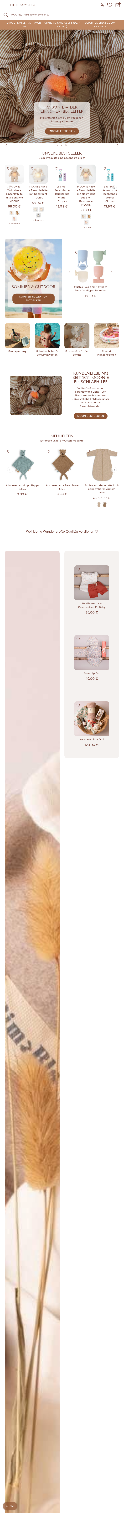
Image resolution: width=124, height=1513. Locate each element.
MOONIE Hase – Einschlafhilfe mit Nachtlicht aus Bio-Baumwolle (86, 194)
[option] (62, 25)
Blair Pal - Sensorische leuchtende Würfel (109, 192)
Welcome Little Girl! (92, 739)
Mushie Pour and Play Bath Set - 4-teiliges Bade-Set (90, 288)
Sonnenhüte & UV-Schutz (76, 352)
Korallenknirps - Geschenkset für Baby (91, 605)
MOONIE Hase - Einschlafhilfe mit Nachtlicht (38, 190)
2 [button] (62, 145)
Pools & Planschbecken (106, 352)
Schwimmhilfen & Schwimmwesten (47, 352)
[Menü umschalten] (5, 5)
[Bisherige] (7, 145)
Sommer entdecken (62, 131)
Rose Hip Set (92, 673)
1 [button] (58, 145)
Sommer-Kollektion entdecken (33, 298)
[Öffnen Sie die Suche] (5, 14)
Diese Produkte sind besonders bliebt (62, 158)
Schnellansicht (15, 178)
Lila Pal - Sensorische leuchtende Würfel (62, 192)
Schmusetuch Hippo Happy (22, 485)
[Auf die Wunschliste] (9, 168)
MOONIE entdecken (90, 416)
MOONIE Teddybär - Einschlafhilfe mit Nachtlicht (14, 192)
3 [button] (66, 145)
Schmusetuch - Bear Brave (62, 485)
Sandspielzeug (17, 351)
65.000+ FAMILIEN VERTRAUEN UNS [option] (24, 24)
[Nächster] (117, 145)
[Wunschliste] (109, 5)
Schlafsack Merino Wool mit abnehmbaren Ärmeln (102, 487)
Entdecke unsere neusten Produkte (62, 440)
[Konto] (102, 3)
